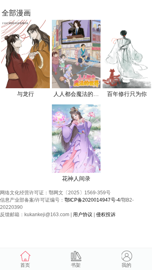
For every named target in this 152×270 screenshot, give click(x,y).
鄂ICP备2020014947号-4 (92, 200)
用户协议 (82, 214)
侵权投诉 (106, 214)
